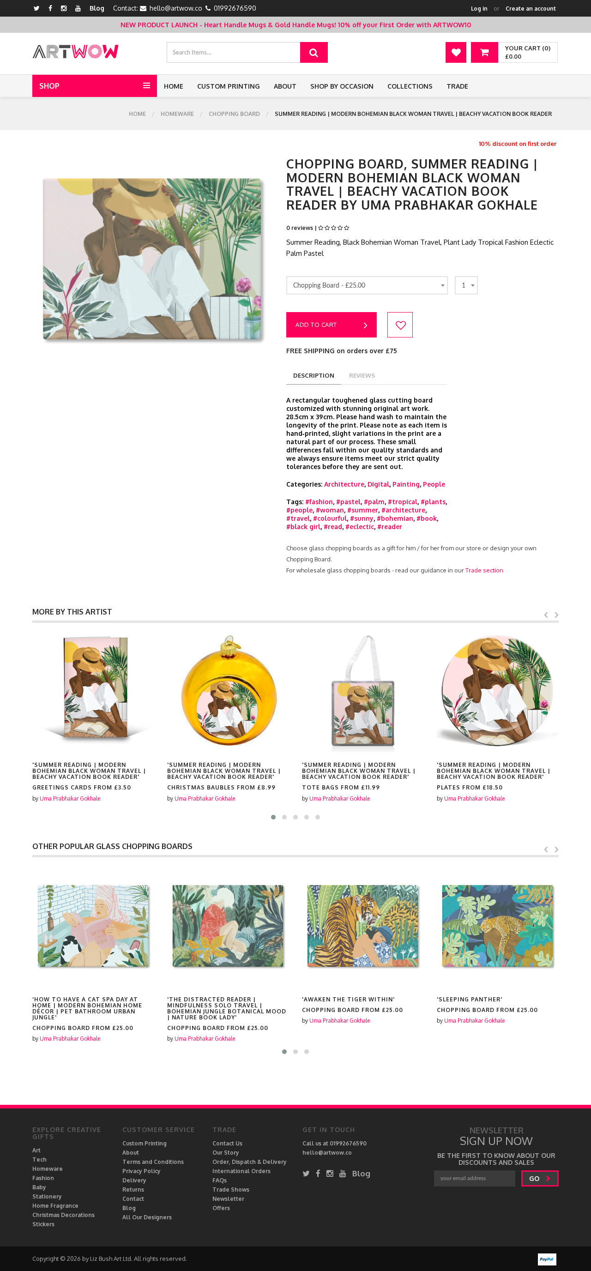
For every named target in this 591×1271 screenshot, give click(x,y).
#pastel (348, 502)
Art (36, 1150)
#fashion (319, 502)
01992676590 (235, 8)
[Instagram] (64, 8)
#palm (374, 502)
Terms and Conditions (153, 1161)
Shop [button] (49, 85)
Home (173, 86)
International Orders (241, 1171)
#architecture (403, 510)
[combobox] (367, 285)
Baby (39, 1187)
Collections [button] (410, 86)
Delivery (134, 1180)
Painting (406, 484)
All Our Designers (147, 1217)
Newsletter (228, 1198)
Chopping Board (234, 113)
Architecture (344, 484)
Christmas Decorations (63, 1214)
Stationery (47, 1196)
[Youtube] (78, 8)
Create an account (531, 8)
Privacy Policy (141, 1171)
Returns (133, 1189)
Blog (97, 8)
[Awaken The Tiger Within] (285, 926)
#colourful (330, 518)
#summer (362, 510)
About (285, 86)
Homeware (177, 113)
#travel (298, 518)
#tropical (402, 502)
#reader (389, 526)
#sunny (362, 518)
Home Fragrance (55, 1205)
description (313, 375)
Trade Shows (230, 1189)
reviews (362, 375)
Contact (133, 1198)
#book (426, 518)
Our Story (225, 1152)
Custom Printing (228, 86)
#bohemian (395, 518)
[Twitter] (36, 8)
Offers (221, 1208)
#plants (433, 502)
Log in (479, 8)
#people (299, 510)
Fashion (43, 1178)
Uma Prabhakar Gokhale (76, 798)
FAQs (219, 1180)
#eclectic (359, 526)
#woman (330, 510)
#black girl (303, 526)
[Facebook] (50, 8)
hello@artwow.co (176, 8)
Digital (378, 484)
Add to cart (316, 324)
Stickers (43, 1224)
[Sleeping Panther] (420, 926)
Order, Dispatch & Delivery (249, 1161)
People (434, 484)
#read (333, 526)
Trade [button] (457, 86)
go (535, 1178)
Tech (39, 1159)
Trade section (484, 570)
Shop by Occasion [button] (342, 86)
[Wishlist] (456, 52)
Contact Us (227, 1143)
